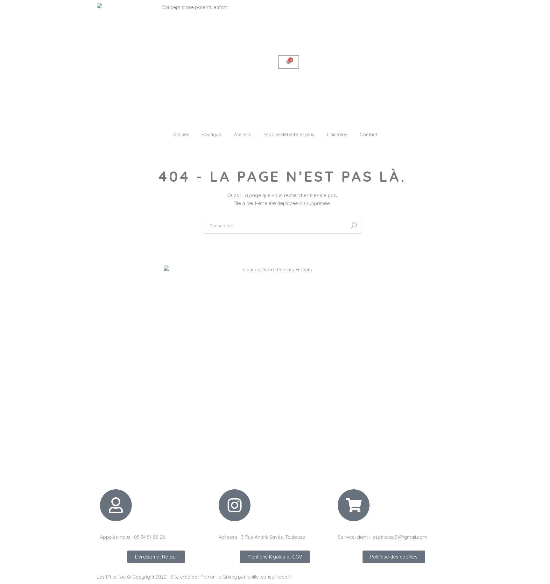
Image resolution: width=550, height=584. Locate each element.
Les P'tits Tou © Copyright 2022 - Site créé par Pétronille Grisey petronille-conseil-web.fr (194, 577)
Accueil (181, 134)
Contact (368, 134)
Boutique (211, 134)
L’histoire (337, 134)
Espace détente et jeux (289, 134)
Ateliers (242, 134)
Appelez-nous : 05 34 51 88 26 (132, 537)
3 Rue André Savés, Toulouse (273, 537)
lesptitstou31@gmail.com (399, 537)
